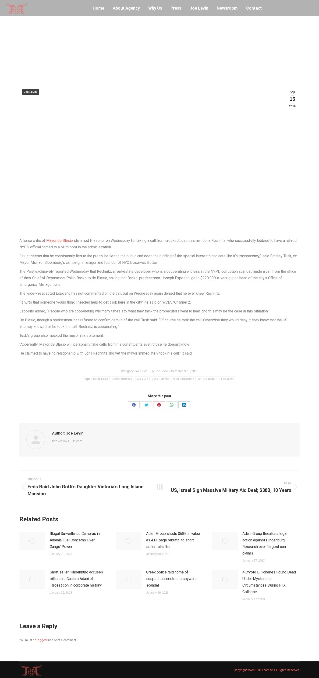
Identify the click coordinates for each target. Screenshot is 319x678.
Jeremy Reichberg (122, 378)
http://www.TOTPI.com (67, 441)
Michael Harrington (183, 378)
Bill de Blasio (100, 378)
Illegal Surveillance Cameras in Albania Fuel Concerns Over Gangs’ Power (75, 540)
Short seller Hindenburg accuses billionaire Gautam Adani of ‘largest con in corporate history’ (76, 578)
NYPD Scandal (206, 378)
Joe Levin (30, 92)
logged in (43, 640)
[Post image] (32, 541)
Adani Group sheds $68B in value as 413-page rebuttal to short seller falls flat (173, 540)
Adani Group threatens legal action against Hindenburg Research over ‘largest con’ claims (264, 543)
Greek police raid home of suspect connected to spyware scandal (171, 578)
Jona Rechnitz (160, 378)
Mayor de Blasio (59, 240)
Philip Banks (227, 378)
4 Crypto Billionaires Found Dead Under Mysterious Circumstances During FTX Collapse (269, 582)
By (159, 371)
